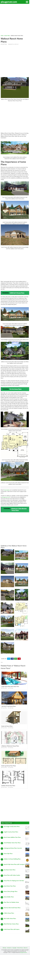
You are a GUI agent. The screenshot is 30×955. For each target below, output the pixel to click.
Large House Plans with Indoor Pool (10, 686)
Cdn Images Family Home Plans (12, 826)
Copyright (14, 947)
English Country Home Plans (11, 832)
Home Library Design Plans (10, 891)
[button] (27, 2)
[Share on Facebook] (12, 659)
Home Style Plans (8, 853)
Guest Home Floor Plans (10, 886)
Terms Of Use (20, 947)
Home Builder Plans (9, 897)
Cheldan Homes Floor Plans (8, 785)
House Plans (4, 44)
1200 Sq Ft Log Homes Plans (8, 706)
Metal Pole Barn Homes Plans (11, 924)
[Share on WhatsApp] (15, 659)
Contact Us (9, 947)
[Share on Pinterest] (19, 659)
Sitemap (4, 947)
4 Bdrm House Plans (9, 913)
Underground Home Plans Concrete (13, 848)
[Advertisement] (15, 20)
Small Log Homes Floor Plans (8, 766)
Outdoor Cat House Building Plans (12, 859)
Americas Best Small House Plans (12, 907)
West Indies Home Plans (10, 918)
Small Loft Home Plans (6, 726)
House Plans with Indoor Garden (12, 875)
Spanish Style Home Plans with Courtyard (14, 864)
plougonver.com (9, 1)
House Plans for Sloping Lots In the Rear (14, 880)
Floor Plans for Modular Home (11, 902)
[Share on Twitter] (8, 659)
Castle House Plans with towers (11, 929)
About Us (25, 947)
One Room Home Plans (9, 870)
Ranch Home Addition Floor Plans (12, 837)
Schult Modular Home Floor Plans (12, 842)
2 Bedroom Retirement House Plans (10, 746)
